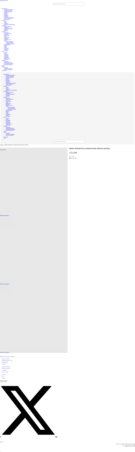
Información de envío (6, 358)
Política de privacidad (6, 366)
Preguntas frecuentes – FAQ (7, 360)
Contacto (3, 364)
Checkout (4, 378)
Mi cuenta (4, 374)
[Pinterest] (56, 437)
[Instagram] (55, 437)
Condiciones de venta (6, 368)
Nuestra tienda (5, 362)
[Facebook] (0, 437)
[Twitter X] (28, 437)
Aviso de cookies (5, 372)
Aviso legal (4, 370)
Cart (3, 376)
